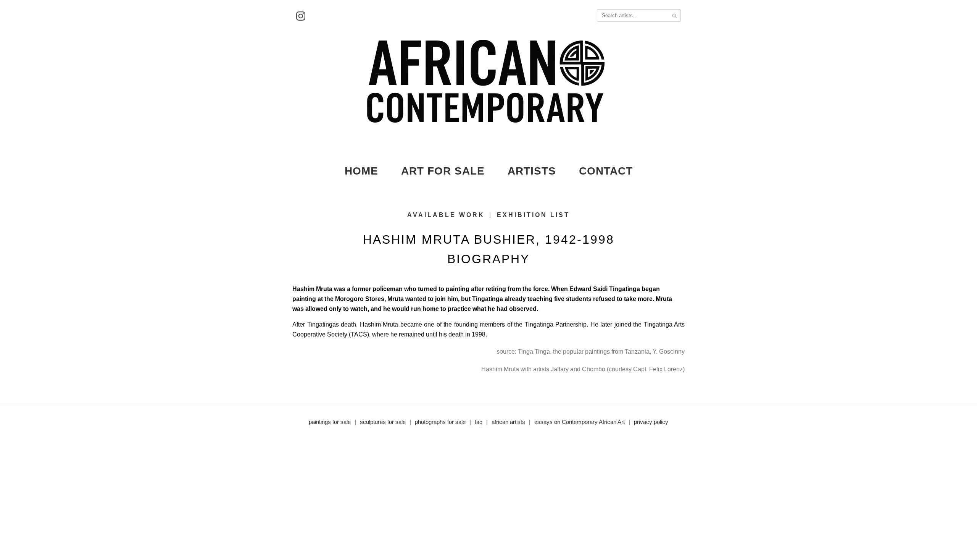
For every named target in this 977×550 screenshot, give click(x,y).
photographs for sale (440, 422)
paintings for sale (330, 422)
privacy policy (651, 422)
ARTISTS (532, 171)
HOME (361, 171)
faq (478, 422)
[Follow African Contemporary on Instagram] (300, 16)
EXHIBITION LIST (533, 215)
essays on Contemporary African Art (579, 422)
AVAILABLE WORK (446, 215)
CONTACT (606, 171)
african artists (508, 422)
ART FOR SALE (443, 171)
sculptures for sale (383, 422)
